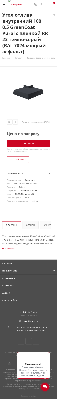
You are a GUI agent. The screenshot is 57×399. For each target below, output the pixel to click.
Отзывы (30, 225)
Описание (11, 225)
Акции (6, 293)
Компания (8, 278)
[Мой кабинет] (46, 4)
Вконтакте (21, 341)
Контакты (8, 285)
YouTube (28, 341)
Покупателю (9, 270)
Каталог (7, 263)
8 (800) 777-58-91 (29, 312)
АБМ (33, 396)
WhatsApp (36, 341)
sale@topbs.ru (31, 321)
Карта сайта (9, 300)
